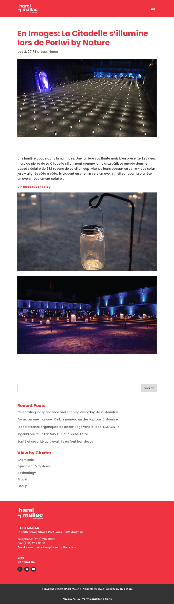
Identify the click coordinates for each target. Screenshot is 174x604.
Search (148, 388)
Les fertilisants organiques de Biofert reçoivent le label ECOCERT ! (68, 427)
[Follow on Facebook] (19, 569)
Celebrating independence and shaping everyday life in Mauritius (67, 412)
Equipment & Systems (34, 466)
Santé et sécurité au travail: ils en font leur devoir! (55, 441)
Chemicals (25, 460)
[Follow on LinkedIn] (26, 569)
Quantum (126, 589)
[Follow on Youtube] (33, 569)
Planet (53, 52)
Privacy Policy (71, 599)
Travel (22, 479)
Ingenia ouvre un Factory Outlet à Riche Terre (52, 434)
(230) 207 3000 (45, 539)
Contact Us (26, 562)
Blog (20, 558)
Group (42, 52)
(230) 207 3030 (34, 543)
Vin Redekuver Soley (34, 187)
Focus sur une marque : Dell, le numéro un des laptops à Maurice (67, 419)
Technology (26, 473)
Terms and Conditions (97, 599)
